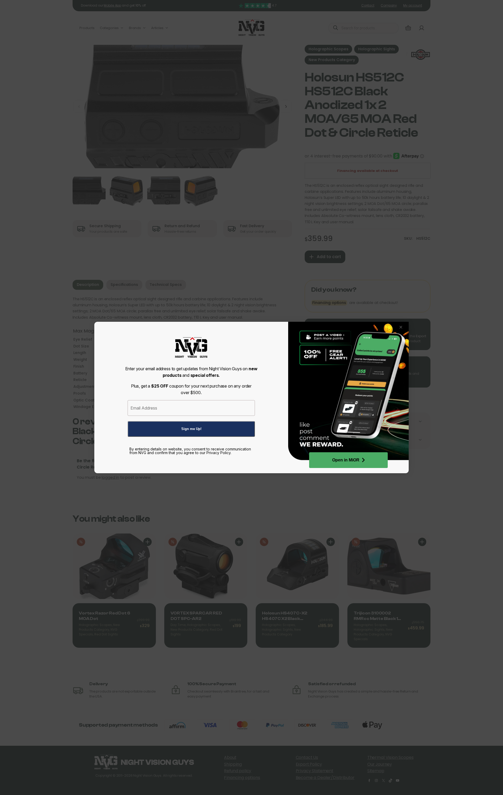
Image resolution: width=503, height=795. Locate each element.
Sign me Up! (191, 429)
